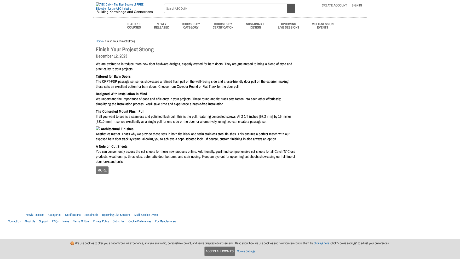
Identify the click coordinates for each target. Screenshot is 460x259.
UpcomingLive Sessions (288, 25)
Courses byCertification (223, 25)
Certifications (72, 215)
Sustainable (91, 215)
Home (99, 41)
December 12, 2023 (111, 56)
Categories (54, 215)
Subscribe (118, 221)
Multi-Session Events (146, 215)
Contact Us (14, 221)
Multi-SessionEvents (323, 25)
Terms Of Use (81, 221)
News (66, 221)
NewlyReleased (161, 25)
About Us (29, 221)
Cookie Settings (246, 251)
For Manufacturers (165, 221)
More (102, 170)
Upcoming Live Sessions (116, 215)
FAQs (55, 221)
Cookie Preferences (139, 221)
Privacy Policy (101, 221)
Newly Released (35, 215)
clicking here (321, 243)
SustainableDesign (255, 25)
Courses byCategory (191, 25)
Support (43, 221)
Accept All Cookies (220, 251)
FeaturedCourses (134, 25)
